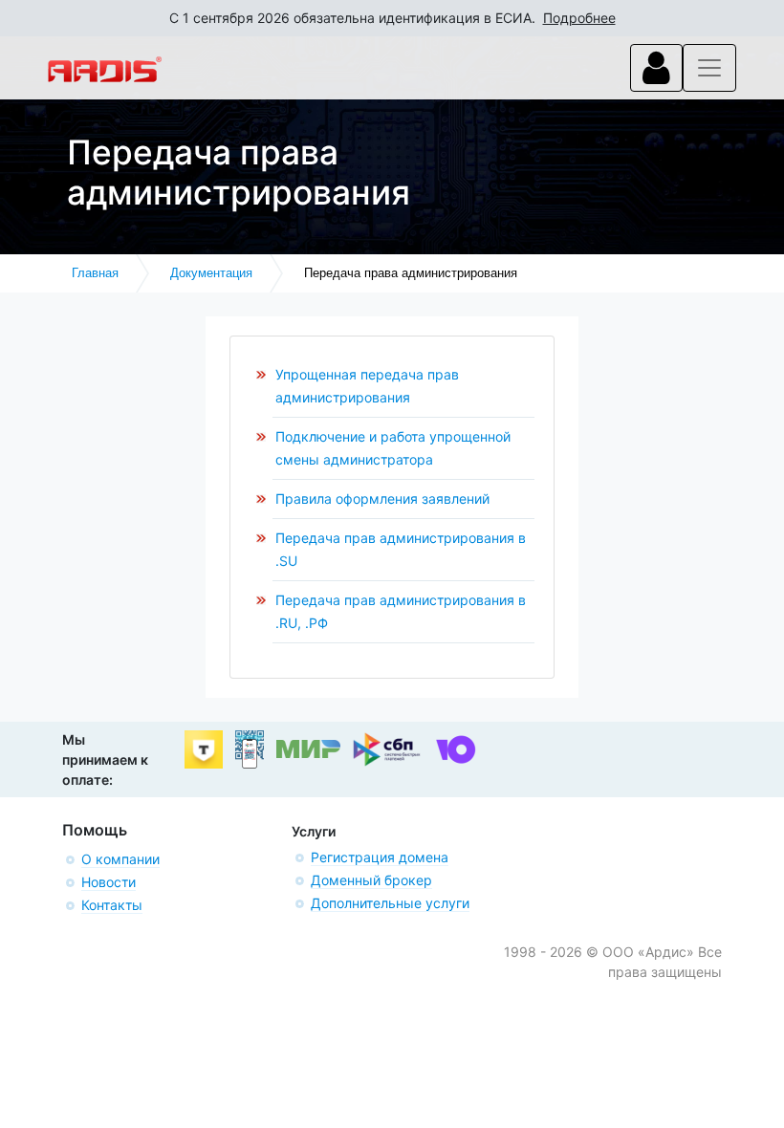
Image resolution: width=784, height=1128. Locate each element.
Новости (108, 882)
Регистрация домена (379, 857)
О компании (120, 859)
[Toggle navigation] (656, 68)
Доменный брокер (371, 880)
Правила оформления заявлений (382, 498)
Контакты (111, 905)
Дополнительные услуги (390, 903)
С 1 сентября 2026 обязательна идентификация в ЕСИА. (392, 18)
